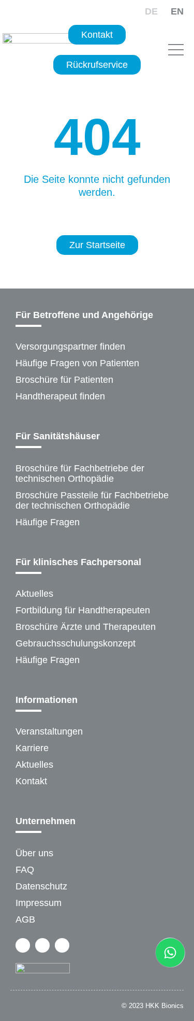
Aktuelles (34, 593)
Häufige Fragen (48, 522)
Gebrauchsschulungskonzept (76, 643)
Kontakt (31, 781)
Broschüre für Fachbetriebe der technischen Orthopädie (80, 473)
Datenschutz (41, 886)
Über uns (34, 853)
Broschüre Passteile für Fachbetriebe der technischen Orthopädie (92, 500)
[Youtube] (62, 945)
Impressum (39, 903)
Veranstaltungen (49, 731)
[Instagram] (42, 945)
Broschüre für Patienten (64, 380)
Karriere (32, 748)
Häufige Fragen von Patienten (77, 363)
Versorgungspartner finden (70, 346)
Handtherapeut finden (60, 396)
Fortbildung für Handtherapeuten (83, 610)
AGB (25, 919)
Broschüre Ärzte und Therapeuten (86, 627)
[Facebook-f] (23, 945)
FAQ (25, 870)
